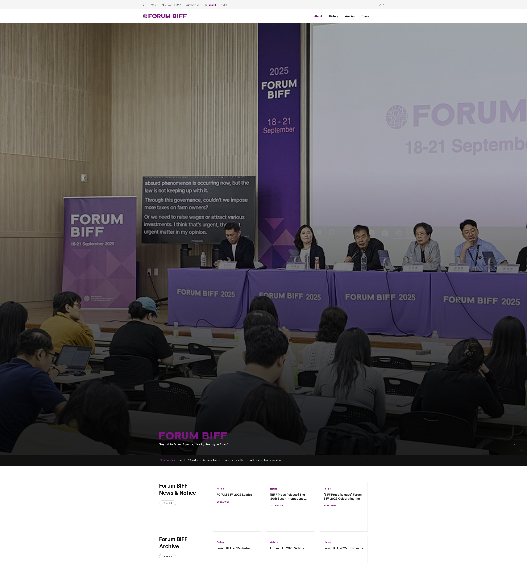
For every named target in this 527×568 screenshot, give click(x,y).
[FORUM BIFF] (165, 16)
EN (380, 4)
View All (167, 503)
